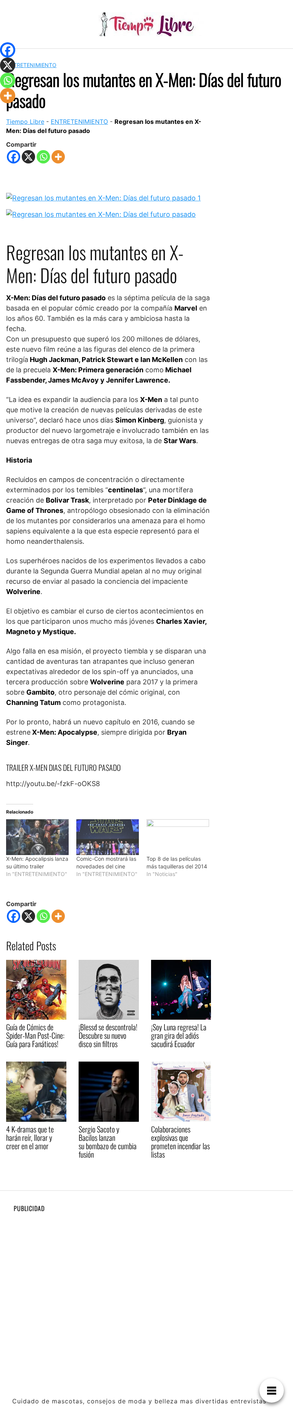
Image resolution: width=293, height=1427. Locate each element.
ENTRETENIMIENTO (31, 65)
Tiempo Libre (25, 121)
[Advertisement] (146, 1271)
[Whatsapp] (43, 156)
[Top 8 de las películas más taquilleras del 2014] (177, 837)
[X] (28, 156)
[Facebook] (13, 156)
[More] (58, 156)
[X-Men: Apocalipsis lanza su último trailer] (37, 837)
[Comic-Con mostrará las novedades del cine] (107, 837)
